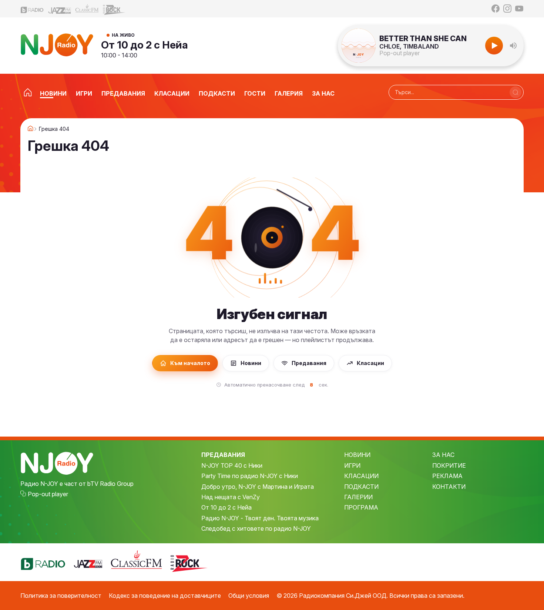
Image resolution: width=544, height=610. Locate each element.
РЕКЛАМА (447, 476)
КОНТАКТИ (449, 486)
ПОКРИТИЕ (449, 465)
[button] (513, 45)
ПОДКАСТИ (361, 486)
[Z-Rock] (114, 9)
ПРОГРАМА (361, 507)
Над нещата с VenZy (230, 497)
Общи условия (248, 595)
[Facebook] (495, 8)
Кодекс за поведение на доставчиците (165, 595)
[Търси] (515, 92)
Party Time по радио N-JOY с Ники (249, 476)
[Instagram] (507, 8)
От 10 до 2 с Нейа (144, 45)
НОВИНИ (357, 454)
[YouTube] (519, 8)
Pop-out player (399, 53)
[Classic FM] (87, 9)
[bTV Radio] (32, 8)
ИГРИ (352, 465)
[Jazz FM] (59, 8)
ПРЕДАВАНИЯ (223, 454)
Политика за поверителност (60, 595)
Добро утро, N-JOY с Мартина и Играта (257, 486)
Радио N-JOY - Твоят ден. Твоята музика (260, 518)
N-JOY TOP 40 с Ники (231, 465)
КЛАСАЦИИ (361, 476)
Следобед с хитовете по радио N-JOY (256, 528)
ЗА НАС (443, 454)
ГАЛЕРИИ (358, 497)
